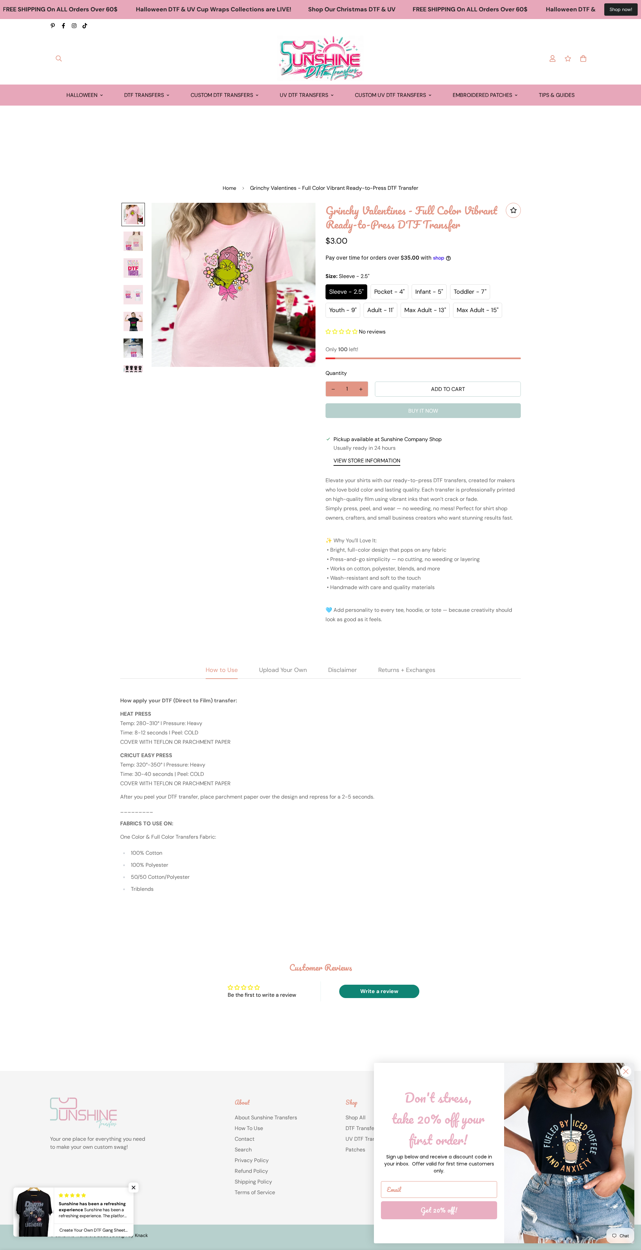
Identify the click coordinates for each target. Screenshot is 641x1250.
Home (229, 188)
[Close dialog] (626, 1071)
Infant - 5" (429, 292)
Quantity (336, 373)
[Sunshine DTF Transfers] (320, 58)
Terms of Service (255, 1192)
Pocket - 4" (389, 292)
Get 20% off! (439, 1210)
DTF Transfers (144, 95)
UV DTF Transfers (304, 95)
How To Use (249, 1128)
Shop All (356, 1117)
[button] (342, 331)
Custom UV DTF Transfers (390, 95)
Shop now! (621, 9)
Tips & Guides (557, 95)
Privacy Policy (252, 1160)
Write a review (379, 991)
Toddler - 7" (470, 292)
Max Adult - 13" (425, 310)
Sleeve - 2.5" (346, 292)
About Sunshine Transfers (266, 1117)
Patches (355, 1149)
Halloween (81, 95)
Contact (244, 1138)
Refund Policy (251, 1170)
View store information (367, 460)
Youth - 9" (343, 310)
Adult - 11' (380, 310)
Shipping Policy (253, 1181)
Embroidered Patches (482, 95)
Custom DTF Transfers (222, 95)
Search (243, 1149)
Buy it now (423, 410)
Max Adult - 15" (477, 310)
